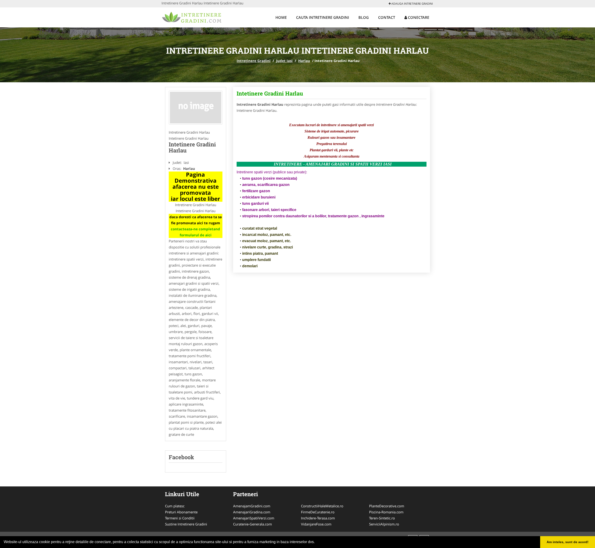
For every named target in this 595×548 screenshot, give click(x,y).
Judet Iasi (284, 60)
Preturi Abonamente (181, 512)
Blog (363, 17)
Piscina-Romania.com (386, 512)
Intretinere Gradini (254, 60)
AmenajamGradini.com (251, 506)
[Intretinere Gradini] (192, 16)
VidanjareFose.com (316, 524)
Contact (386, 17)
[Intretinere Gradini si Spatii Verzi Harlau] (195, 108)
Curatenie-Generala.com (252, 524)
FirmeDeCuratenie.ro (317, 512)
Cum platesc (175, 506)
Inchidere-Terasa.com (318, 518)
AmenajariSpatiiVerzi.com (253, 518)
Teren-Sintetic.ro (382, 518)
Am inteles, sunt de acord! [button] (567, 542)
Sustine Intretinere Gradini (186, 524)
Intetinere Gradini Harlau (270, 93)
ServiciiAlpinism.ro (384, 524)
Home (281, 17)
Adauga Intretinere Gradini (412, 4)
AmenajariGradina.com (251, 512)
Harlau (304, 60)
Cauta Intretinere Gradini (322, 17)
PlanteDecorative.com (386, 506)
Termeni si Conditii (180, 518)
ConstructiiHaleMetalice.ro (322, 506)
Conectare (418, 17)
